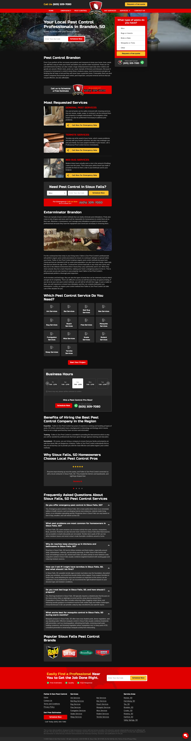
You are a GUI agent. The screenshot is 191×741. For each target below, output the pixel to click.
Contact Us (139, 11)
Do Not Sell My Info (111, 739)
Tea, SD (127, 704)
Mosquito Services (103, 707)
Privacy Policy (49, 707)
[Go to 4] (82, 488)
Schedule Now (99, 193)
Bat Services (101, 698)
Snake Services (76, 714)
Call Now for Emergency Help (84, 125)
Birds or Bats (126, 38)
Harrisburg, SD (129, 701)
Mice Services (101, 711)
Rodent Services (102, 714)
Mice (122, 28)
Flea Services (75, 707)
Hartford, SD (128, 717)
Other (123, 48)
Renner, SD (128, 698)
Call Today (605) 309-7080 (55, 722)
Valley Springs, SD (131, 720)
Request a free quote (136, 4)
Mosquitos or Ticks (128, 43)
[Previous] (47, 383)
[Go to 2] (76, 488)
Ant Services (110, 11)
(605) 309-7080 (62, 4)
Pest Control (80, 11)
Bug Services (75, 704)
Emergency (66, 11)
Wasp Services (76, 717)
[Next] (108, 383)
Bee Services (101, 701)
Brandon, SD (128, 707)
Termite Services (102, 717)
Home (51, 11)
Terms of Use (122, 739)
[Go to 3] (79, 488)
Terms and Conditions (52, 704)
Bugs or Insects (127, 33)
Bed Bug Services (77, 701)
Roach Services (102, 704)
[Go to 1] (73, 488)
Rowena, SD (128, 714)
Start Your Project (77, 362)
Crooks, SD (128, 711)
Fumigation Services (78, 711)
